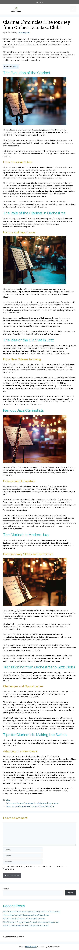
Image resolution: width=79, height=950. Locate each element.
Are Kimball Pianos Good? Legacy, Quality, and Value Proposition (31, 911)
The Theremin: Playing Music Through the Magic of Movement (31, 922)
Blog (8, 800)
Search (6, 889)
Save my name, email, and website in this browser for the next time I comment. (35, 867)
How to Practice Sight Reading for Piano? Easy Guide (26, 915)
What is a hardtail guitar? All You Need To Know (24, 918)
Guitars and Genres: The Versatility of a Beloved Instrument (32, 803)
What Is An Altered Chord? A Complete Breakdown (26, 926)
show (15, 67)
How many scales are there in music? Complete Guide (30, 806)
